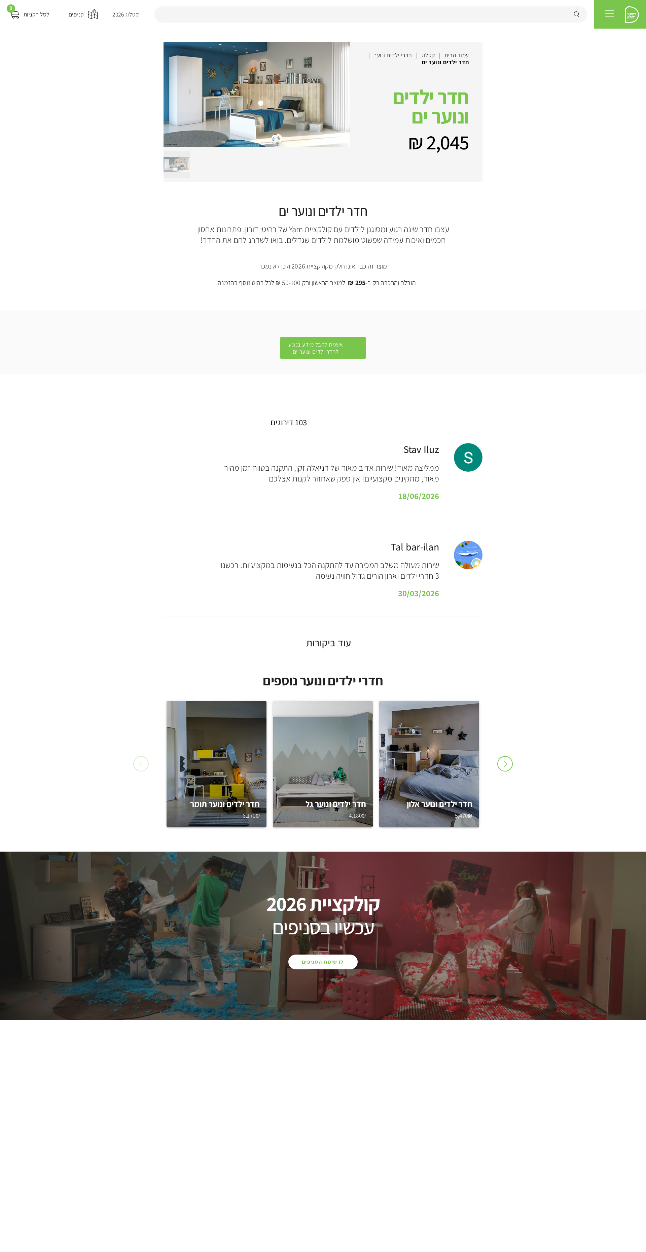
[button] (609, 14)
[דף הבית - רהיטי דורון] (632, 14)
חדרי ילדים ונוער (393, 55)
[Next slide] (505, 764)
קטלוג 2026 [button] (125, 14)
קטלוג (428, 55)
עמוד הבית (456, 55)
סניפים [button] (76, 14)
